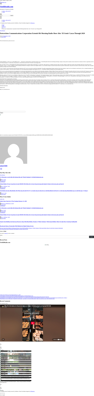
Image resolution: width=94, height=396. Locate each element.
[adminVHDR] (13, 163)
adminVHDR (3, 165)
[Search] (1, 3)
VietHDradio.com (3, 2)
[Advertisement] (32, 51)
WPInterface (32, 391)
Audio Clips (2, 199)
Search (1, 235)
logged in (6, 233)
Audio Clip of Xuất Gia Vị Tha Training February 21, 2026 (13, 201)
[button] (47, 344)
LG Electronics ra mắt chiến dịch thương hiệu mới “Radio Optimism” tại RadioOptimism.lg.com (21, 177)
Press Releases (2, 30)
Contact (3, 12)
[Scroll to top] (2, 394)
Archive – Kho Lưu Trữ (6, 11)
